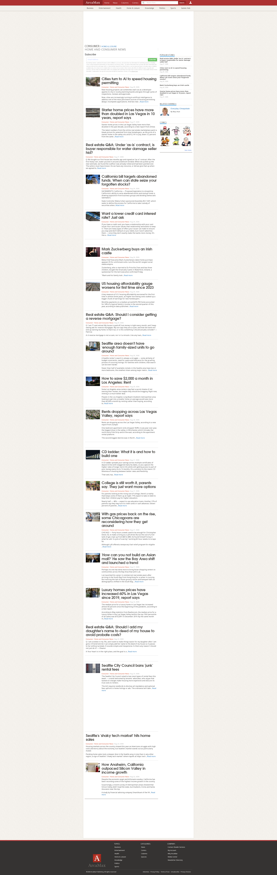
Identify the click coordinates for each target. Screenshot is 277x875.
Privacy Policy (155, 872)
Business (90, 8)
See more (188, 150)
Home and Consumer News (119, 87)
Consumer (105, 87)
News (143, 847)
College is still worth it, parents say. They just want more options (129, 484)
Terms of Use (165, 872)
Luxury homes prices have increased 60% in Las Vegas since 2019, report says (125, 593)
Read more (144, 102)
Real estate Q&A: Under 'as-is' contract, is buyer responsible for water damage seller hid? (121, 148)
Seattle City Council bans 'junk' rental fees (127, 667)
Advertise (146, 872)
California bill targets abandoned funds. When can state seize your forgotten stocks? (129, 180)
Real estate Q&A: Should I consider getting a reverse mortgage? (121, 316)
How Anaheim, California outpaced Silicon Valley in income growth (123, 768)
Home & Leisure (133, 8)
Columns (144, 854)
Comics (143, 850)
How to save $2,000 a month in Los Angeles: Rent (127, 380)
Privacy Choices (186, 872)
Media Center (172, 857)
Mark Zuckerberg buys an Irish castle (127, 250)
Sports (173, 8)
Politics (162, 8)
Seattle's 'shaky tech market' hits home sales (118, 737)
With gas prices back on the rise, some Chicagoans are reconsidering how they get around (129, 519)
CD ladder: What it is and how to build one (128, 453)
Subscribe (152, 59)
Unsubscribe (175, 872)
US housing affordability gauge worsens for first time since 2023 (128, 285)
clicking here (134, 71)
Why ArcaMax (172, 854)
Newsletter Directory (175, 860)
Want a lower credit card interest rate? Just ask (129, 215)
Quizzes (144, 857)
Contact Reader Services (176, 847)
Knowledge (149, 8)
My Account (172, 850)
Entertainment (104, 8)
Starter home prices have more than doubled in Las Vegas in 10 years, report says (128, 113)
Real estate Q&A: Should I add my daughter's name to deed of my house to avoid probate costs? (120, 630)
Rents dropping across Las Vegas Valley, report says (129, 413)
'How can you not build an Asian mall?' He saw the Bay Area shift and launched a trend (128, 558)
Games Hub (185, 8)
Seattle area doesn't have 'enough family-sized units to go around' (128, 347)
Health (118, 8)
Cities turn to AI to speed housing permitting (129, 80)
